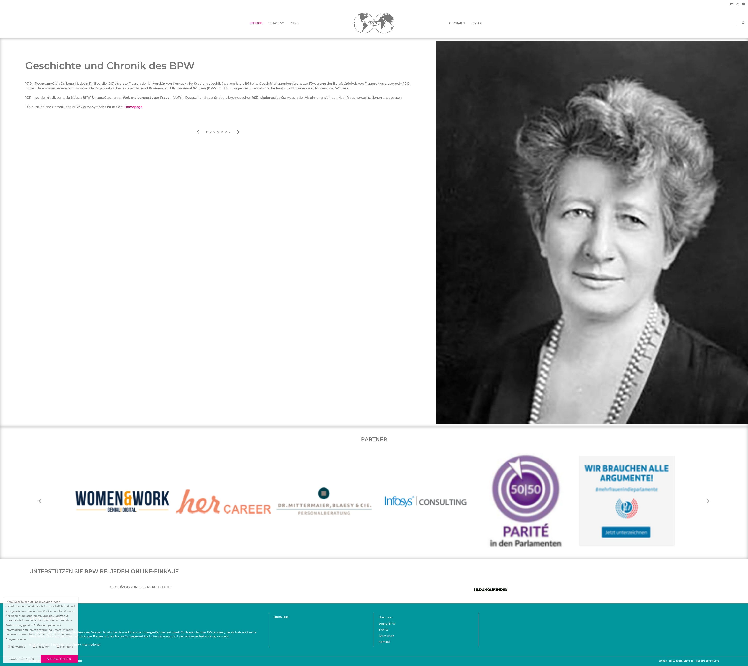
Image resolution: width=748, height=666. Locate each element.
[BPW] (374, 23)
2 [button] (210, 131)
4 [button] (218, 131)
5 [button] (222, 131)
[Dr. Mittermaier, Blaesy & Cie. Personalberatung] (223, 501)
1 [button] (206, 131)
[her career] (122, 501)
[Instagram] (737, 4)
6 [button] (226, 131)
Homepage (133, 107)
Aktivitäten (457, 23)
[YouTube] (743, 4)
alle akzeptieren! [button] (59, 658)
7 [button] (229, 131)
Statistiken (42, 646)
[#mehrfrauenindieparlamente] (526, 501)
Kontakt (476, 23)
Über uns (256, 23)
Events (294, 23)
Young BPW (276, 23)
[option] (218, 89)
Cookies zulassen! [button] (21, 658)
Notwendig (17, 646)
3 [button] (214, 131)
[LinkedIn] (731, 4)
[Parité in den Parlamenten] (425, 501)
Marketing (66, 646)
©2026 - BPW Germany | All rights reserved (689, 661)
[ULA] (627, 501)
